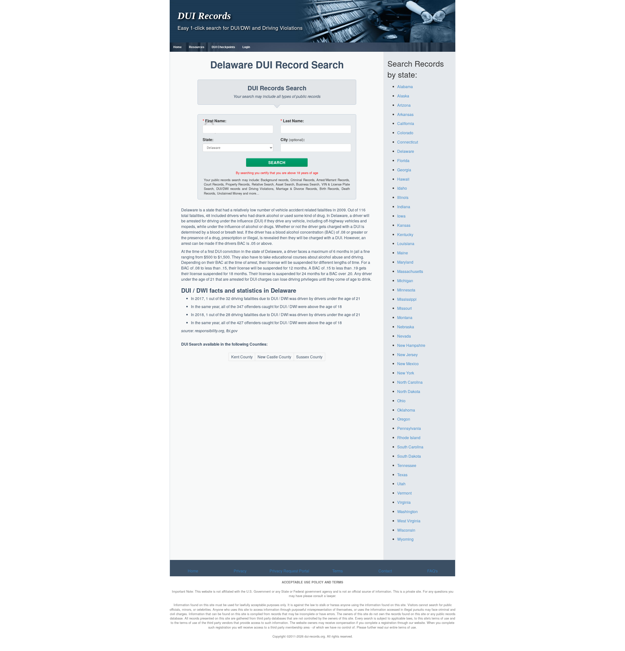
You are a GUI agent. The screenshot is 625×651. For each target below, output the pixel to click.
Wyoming (405, 539)
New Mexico (408, 363)
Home (177, 47)
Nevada (404, 336)
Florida (403, 160)
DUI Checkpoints (223, 47)
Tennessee (406, 465)
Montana (404, 317)
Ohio (401, 400)
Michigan (405, 280)
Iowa (401, 216)
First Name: (214, 121)
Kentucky (405, 234)
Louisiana (405, 243)
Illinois (402, 197)
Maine (402, 253)
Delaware (405, 151)
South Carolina (410, 447)
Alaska (403, 96)
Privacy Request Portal (289, 571)
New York (405, 373)
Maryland (405, 262)
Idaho (402, 188)
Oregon (403, 419)
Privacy (240, 571)
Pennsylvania (409, 428)
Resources (196, 47)
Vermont (404, 493)
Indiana (403, 206)
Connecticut (407, 142)
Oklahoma (406, 410)
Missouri (404, 308)
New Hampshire (411, 345)
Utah (401, 483)
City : (293, 139)
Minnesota (406, 290)
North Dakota (408, 391)
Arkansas (405, 114)
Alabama (405, 86)
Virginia (404, 502)
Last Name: (292, 121)
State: (208, 139)
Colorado (405, 132)
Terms (337, 571)
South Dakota (409, 456)
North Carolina (410, 382)
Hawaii (403, 179)
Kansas (403, 225)
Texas (402, 474)
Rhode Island (408, 437)
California (405, 123)
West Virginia (408, 521)
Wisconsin (406, 530)
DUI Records (204, 15)
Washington (407, 511)
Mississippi (407, 299)
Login (246, 47)
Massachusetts (410, 271)
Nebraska (405, 327)
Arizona (404, 105)
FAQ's (432, 571)
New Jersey (407, 354)
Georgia (404, 170)
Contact (385, 571)
